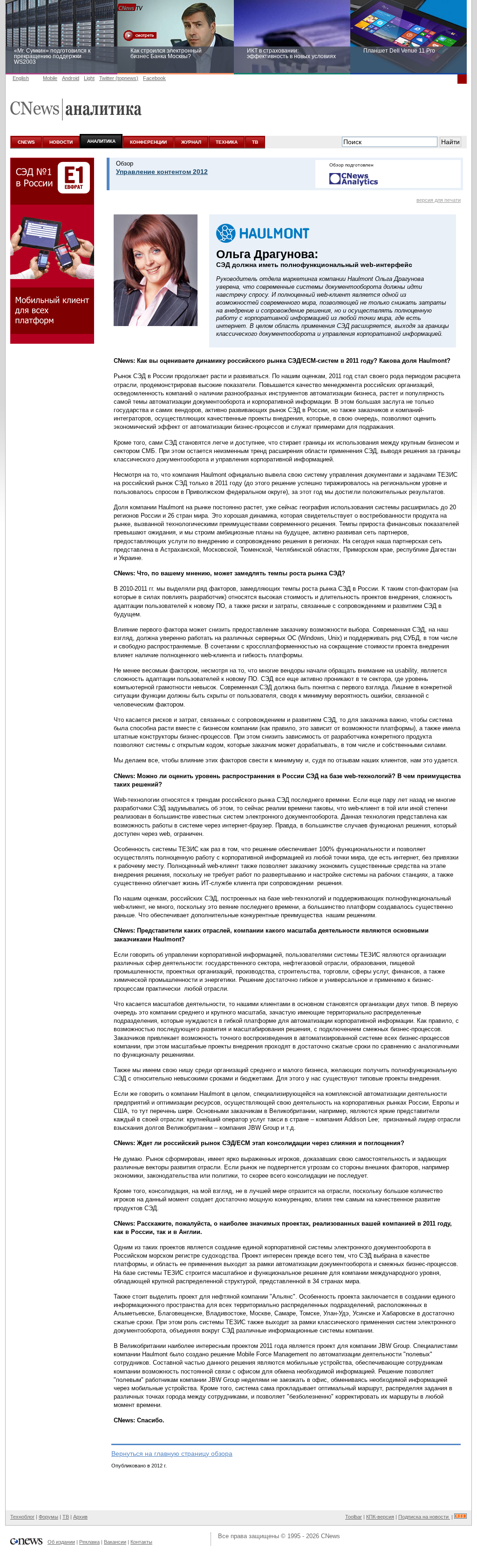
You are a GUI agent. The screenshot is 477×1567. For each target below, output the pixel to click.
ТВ (255, 142)
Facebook (154, 78)
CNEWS (26, 142)
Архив (80, 1517)
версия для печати (438, 200)
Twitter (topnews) (118, 78)
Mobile (50, 78)
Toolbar (353, 1517)
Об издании (61, 1542)
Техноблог (22, 1517)
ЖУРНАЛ (191, 142)
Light (89, 78)
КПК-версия (380, 1517)
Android (70, 78)
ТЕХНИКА (227, 142)
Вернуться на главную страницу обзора (171, 1453)
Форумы (48, 1517)
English (21, 78)
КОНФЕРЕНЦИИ (148, 142)
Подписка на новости (424, 1517)
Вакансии (115, 1542)
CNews (330, 1536)
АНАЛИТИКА (101, 141)
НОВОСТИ (61, 142)
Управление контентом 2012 (162, 171)
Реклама (89, 1542)
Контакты (141, 1542)
